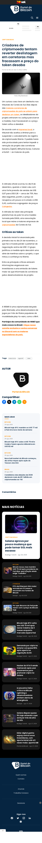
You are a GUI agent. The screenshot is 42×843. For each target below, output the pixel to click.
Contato (21, 779)
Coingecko (7, 206)
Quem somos (21, 775)
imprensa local (25, 129)
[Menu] (37, 18)
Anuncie (21, 789)
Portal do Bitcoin (21, 10)
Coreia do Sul (12, 358)
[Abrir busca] (32, 18)
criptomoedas (8, 224)
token (28, 358)
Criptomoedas (8, 40)
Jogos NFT (20, 358)
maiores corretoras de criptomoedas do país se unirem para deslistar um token (19, 111)
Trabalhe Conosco (21, 793)
